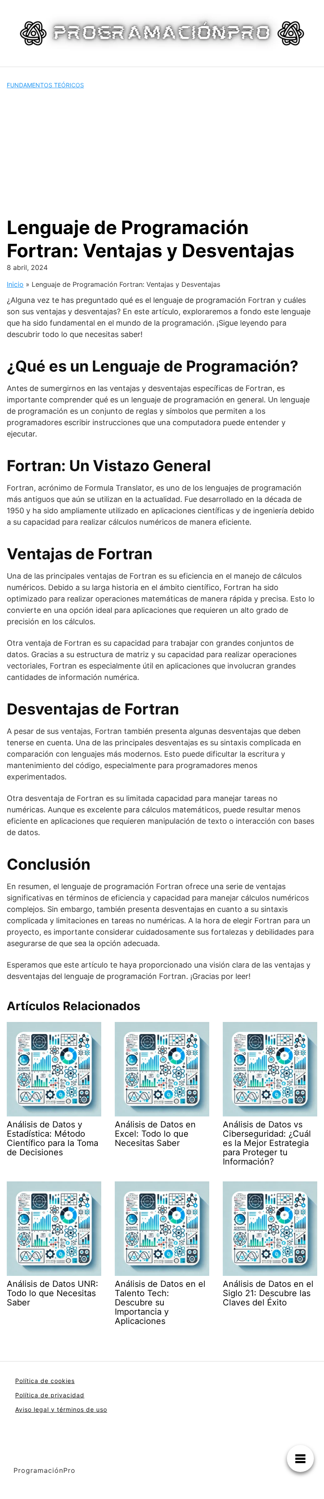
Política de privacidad (49, 1395)
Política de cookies (45, 1380)
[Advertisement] (162, 153)
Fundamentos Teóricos (45, 85)
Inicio (15, 284)
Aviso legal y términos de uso (61, 1409)
